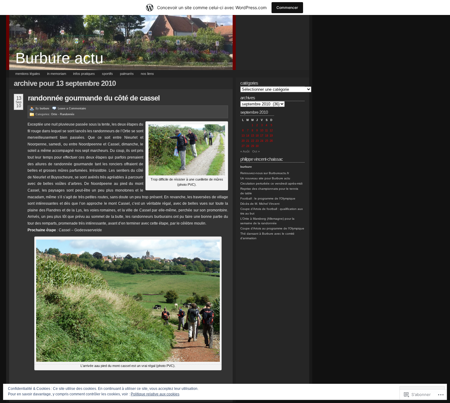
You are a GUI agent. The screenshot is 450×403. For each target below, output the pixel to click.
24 (261, 140)
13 (243, 135)
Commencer (287, 7)
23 (257, 140)
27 (243, 146)
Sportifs (107, 73)
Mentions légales (27, 73)
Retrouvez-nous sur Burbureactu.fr (264, 173)
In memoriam (56, 73)
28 (247, 146)
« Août (244, 151)
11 (266, 130)
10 (261, 130)
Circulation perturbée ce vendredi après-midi (271, 183)
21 (247, 140)
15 (252, 135)
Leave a (72, 108)
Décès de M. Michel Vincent (259, 203)
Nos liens (147, 73)
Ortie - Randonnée (62, 114)
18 (266, 135)
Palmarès (127, 73)
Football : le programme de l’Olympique (267, 198)
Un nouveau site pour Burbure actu (265, 178)
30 (257, 146)
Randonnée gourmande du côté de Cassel (94, 98)
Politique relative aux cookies (155, 394)
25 (266, 140)
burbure (44, 108)
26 (271, 140)
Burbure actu (59, 58)
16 (257, 135)
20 (243, 140)
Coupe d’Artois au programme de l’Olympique (272, 228)
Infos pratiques (84, 73)
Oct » (256, 151)
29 (252, 146)
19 (271, 135)
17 (261, 135)
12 (271, 130)
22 (252, 140)
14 (247, 135)
